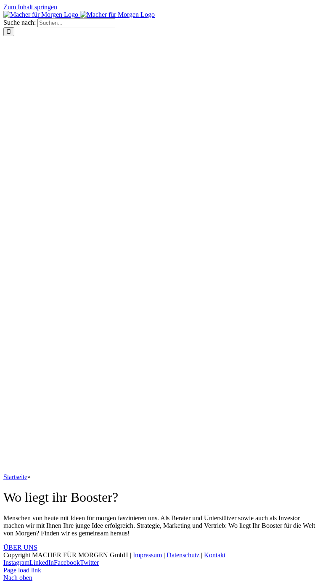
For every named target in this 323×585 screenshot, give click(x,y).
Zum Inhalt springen (30, 7)
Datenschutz (183, 555)
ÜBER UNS (20, 547)
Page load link (22, 570)
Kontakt (214, 555)
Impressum (147, 555)
